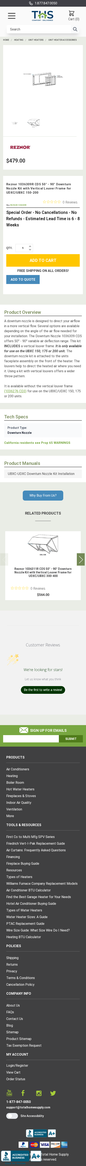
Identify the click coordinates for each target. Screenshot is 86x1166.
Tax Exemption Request (24, 1045)
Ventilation (14, 809)
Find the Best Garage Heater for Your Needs (38, 897)
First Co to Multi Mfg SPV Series (30, 837)
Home (6, 40)
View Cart (13, 1072)
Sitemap (12, 1032)
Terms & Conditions (20, 978)
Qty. (9, 248)
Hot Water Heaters (20, 789)
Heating (18, 40)
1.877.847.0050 (46, 3)
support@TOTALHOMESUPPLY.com (28, 1107)
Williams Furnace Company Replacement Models (42, 884)
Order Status (15, 1079)
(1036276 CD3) (15, 391)
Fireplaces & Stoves (21, 796)
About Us (13, 1005)
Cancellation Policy (20, 985)
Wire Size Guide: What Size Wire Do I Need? (38, 930)
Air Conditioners (17, 769)
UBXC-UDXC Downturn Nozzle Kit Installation (41, 474)
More (10, 816)
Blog (9, 1025)
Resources (14, 870)
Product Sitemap (19, 1039)
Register (22, 1066)
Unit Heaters (35, 40)
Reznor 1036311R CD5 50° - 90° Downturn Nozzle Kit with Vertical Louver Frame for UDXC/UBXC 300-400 (43, 572)
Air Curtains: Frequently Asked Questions (36, 850)
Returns (12, 965)
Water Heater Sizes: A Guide (27, 917)
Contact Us (14, 1019)
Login (10, 1066)
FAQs (10, 1012)
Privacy (11, 971)
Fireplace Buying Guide (22, 864)
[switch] (12, 1116)
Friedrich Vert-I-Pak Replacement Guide (35, 843)
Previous (4, 559)
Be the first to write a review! (43, 690)
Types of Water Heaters (24, 910)
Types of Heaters (19, 877)
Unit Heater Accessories (62, 40)
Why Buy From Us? (43, 495)
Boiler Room (15, 783)
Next (81, 559)
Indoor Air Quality (18, 803)
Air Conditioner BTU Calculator (28, 890)
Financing (13, 857)
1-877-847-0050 (18, 1102)
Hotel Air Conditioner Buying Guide (31, 904)
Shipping (12, 958)
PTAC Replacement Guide (25, 924)
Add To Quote (23, 279)
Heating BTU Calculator (23, 937)
